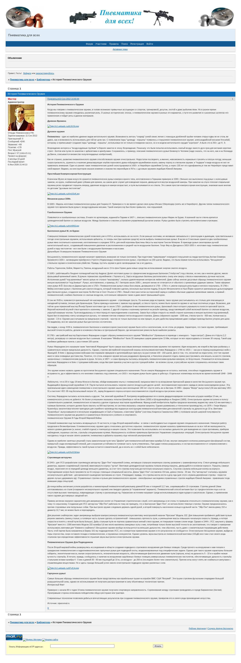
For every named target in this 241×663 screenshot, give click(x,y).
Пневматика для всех (22, 79)
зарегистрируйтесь (45, 73)
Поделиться (53, 99)
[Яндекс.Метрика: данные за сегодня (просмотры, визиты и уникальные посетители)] (32, 639)
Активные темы (120, 49)
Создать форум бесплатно (220, 628)
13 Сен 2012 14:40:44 (69, 99)
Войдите (27, 73)
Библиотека (43, 79)
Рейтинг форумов (197, 628)
